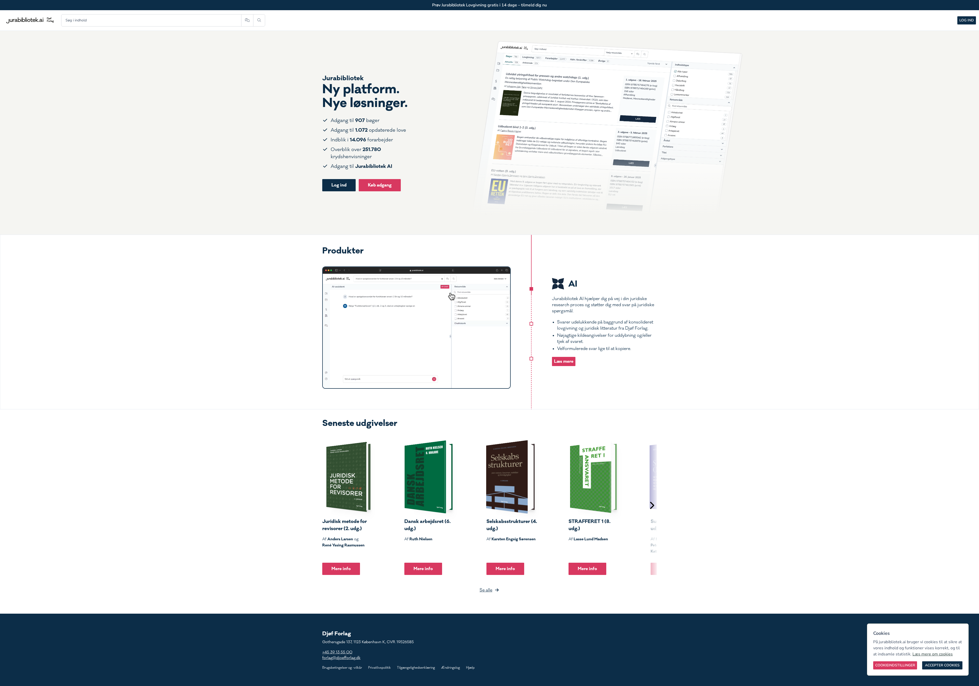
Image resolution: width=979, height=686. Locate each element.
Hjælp (470, 668)
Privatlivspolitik (379, 668)
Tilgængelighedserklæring (416, 668)
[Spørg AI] (247, 20)
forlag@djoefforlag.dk (341, 657)
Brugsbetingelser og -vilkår (342, 668)
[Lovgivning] (531, 324)
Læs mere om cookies (932, 654)
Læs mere (563, 361)
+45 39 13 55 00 (337, 652)
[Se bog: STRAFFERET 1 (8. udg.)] (593, 477)
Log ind (966, 20)
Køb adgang (380, 185)
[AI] (531, 289)
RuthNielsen (420, 539)
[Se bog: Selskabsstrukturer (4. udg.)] (510, 477)
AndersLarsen (340, 539)
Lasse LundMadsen (591, 539)
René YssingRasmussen (343, 545)
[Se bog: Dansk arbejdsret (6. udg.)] (428, 477)
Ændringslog (450, 668)
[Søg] (259, 20)
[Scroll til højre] (652, 506)
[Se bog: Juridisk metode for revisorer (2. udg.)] (346, 477)
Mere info (341, 569)
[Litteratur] (531, 358)
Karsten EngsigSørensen (514, 539)
